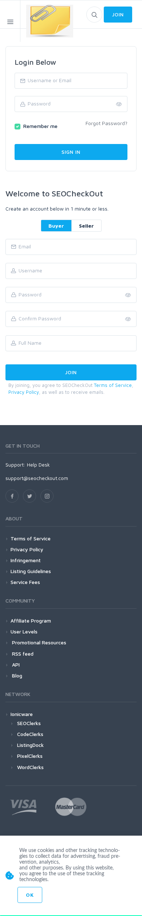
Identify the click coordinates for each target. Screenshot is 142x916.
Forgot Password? (106, 123)
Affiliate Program (31, 620)
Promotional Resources (38, 642)
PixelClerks (30, 756)
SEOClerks (29, 723)
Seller (86, 226)
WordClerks (30, 767)
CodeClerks (30, 734)
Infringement (26, 560)
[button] (128, 319)
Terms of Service (113, 385)
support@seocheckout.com (36, 478)
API (15, 664)
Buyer (56, 226)
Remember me (40, 126)
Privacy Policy (23, 392)
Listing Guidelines (31, 571)
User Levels (24, 631)
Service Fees (25, 582)
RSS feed (22, 654)
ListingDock (30, 745)
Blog (16, 675)
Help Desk (38, 464)
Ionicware (22, 714)
